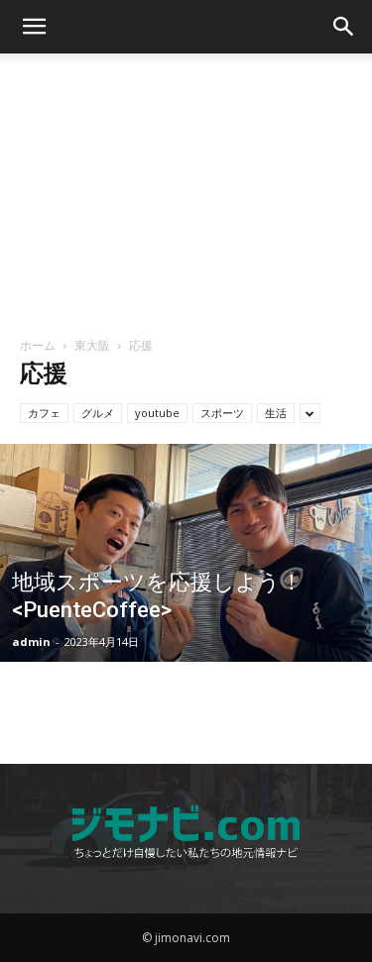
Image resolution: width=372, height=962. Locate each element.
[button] (344, 26)
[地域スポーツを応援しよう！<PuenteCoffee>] (186, 604)
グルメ (97, 412)
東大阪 (92, 345)
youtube (157, 412)
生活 (276, 412)
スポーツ (222, 412)
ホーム (38, 345)
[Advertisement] (186, 187)
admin (31, 641)
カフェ (44, 412)
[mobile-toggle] (33, 26)
